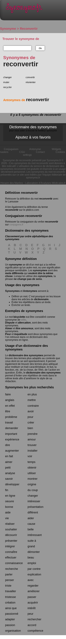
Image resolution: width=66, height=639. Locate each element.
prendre (32, 433)
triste (8, 585)
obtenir (32, 467)
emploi (32, 563)
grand (31, 546)
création (10, 602)
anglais (9, 400)
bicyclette (19, 317)
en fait (9, 456)
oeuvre (9, 501)
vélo (23, 319)
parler (8, 574)
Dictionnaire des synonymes (33, 128)
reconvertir (45, 198)
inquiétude (20, 334)
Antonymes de (26, 100)
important (11, 433)
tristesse (10, 597)
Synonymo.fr (35, 9)
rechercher (34, 619)
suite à (32, 540)
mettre (32, 400)
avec (31, 580)
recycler (7, 87)
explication (34, 574)
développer (12, 484)
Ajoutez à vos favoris (33, 137)
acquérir (33, 602)
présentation (35, 506)
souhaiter (11, 529)
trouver (32, 445)
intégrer (10, 546)
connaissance (14, 563)
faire (8, 394)
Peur (8, 334)
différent (33, 512)
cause (31, 523)
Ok (40, 48)
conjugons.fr (16, 224)
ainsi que (11, 608)
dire (7, 445)
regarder (33, 585)
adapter (10, 619)
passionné (11, 613)
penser (9, 580)
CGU (22, 152)
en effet (10, 405)
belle (31, 529)
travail (9, 422)
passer (32, 597)
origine (32, 484)
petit (8, 467)
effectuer (10, 557)
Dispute (10, 322)
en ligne (10, 495)
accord (32, 625)
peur (30, 613)
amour (32, 439)
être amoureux (24, 328)
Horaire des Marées (11, 183)
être (7, 411)
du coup (33, 490)
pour (30, 417)
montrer (32, 478)
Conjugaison (11, 149)
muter (6, 82)
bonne (9, 506)
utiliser (32, 473)
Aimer (8, 328)
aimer (8, 462)
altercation (24, 322)
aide (8, 512)
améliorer (34, 591)
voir (30, 456)
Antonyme (35, 149)
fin (6, 490)
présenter (11, 540)
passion (10, 625)
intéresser (34, 501)
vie (7, 518)
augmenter (12, 450)
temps (31, 462)
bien (30, 428)
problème (11, 417)
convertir (30, 77)
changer (7, 77)
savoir (9, 478)
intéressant (35, 535)
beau (31, 557)
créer (31, 422)
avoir (31, 411)
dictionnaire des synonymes (26, 355)
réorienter (31, 82)
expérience (12, 439)
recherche (11, 568)
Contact (40, 152)
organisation (13, 630)
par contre (34, 568)
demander (11, 428)
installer (32, 450)
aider (31, 518)
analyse (10, 473)
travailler (10, 591)
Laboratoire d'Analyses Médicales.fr (45, 183)
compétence (35, 630)
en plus (32, 394)
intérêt (32, 608)
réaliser (10, 523)
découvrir (11, 535)
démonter (34, 552)
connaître (11, 552)
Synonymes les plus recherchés (29, 387)
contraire (33, 405)
